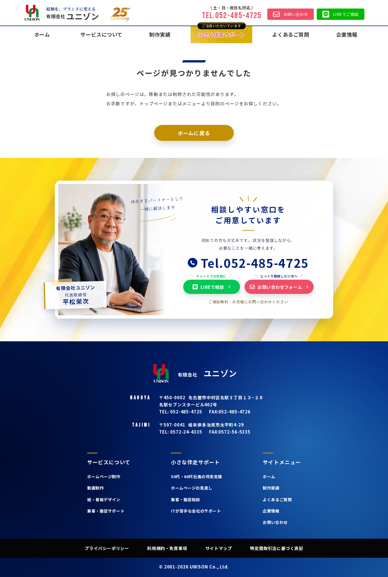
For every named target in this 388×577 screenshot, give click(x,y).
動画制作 (95, 488)
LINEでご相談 (346, 14)
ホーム (269, 476)
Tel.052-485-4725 (232, 16)
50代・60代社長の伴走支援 (196, 476)
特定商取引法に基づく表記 (276, 548)
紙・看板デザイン (103, 499)
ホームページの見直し (191, 488)
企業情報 (346, 34)
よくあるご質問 (290, 34)
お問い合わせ (295, 14)
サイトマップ (218, 548)
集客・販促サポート (105, 511)
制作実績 (159, 34)
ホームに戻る (194, 133)
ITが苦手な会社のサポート (196, 511)
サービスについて (101, 34)
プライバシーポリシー (107, 548)
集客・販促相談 (185, 499)
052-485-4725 (185, 412)
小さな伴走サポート (221, 34)
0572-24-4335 (185, 432)
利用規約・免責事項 (167, 548)
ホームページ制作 (103, 476)
